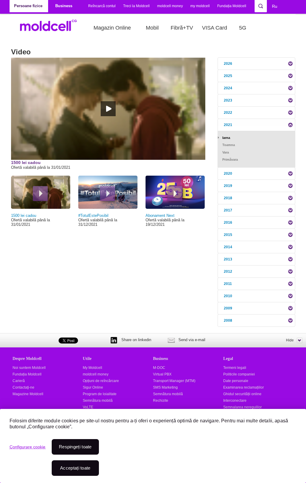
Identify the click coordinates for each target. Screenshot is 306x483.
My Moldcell (92, 368)
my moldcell (200, 6)
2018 (228, 198)
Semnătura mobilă (98, 400)
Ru (274, 6)
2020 (228, 173)
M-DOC (159, 368)
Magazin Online (112, 28)
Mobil (152, 28)
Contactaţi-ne (23, 387)
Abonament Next (160, 215)
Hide (290, 340)
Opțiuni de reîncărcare (101, 381)
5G (242, 28)
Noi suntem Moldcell (29, 368)
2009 (228, 308)
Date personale (235, 381)
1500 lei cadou (23, 215)
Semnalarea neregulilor (242, 407)
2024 (228, 88)
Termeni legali (234, 368)
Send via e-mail (191, 340)
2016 (228, 222)
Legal (228, 358)
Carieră (19, 381)
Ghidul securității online (242, 394)
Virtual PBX (162, 374)
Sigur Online (93, 387)
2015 (228, 235)
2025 (228, 76)
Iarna (226, 137)
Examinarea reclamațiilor (243, 387)
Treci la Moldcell (136, 6)
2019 (228, 186)
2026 (228, 64)
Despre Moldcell (27, 358)
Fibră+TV (182, 28)
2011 (228, 284)
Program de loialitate (100, 394)
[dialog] (153, 446)
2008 (228, 320)
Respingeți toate (75, 446)
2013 (228, 259)
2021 (228, 125)
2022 (228, 113)
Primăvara (230, 159)
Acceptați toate (75, 467)
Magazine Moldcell (28, 394)
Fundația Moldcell (231, 6)
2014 (228, 247)
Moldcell (51, 28)
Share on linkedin (136, 340)
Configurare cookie (27, 446)
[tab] (256, 63)
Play (40, 193)
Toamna (228, 145)
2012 (228, 271)
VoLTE (88, 407)
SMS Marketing (165, 387)
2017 (228, 210)
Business (160, 358)
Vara (225, 152)
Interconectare (235, 400)
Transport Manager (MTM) (174, 381)
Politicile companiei (239, 374)
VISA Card (214, 28)
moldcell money (170, 6)
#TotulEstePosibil (93, 215)
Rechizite (160, 400)
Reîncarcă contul (102, 6)
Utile (87, 358)
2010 (228, 296)
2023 (228, 100)
